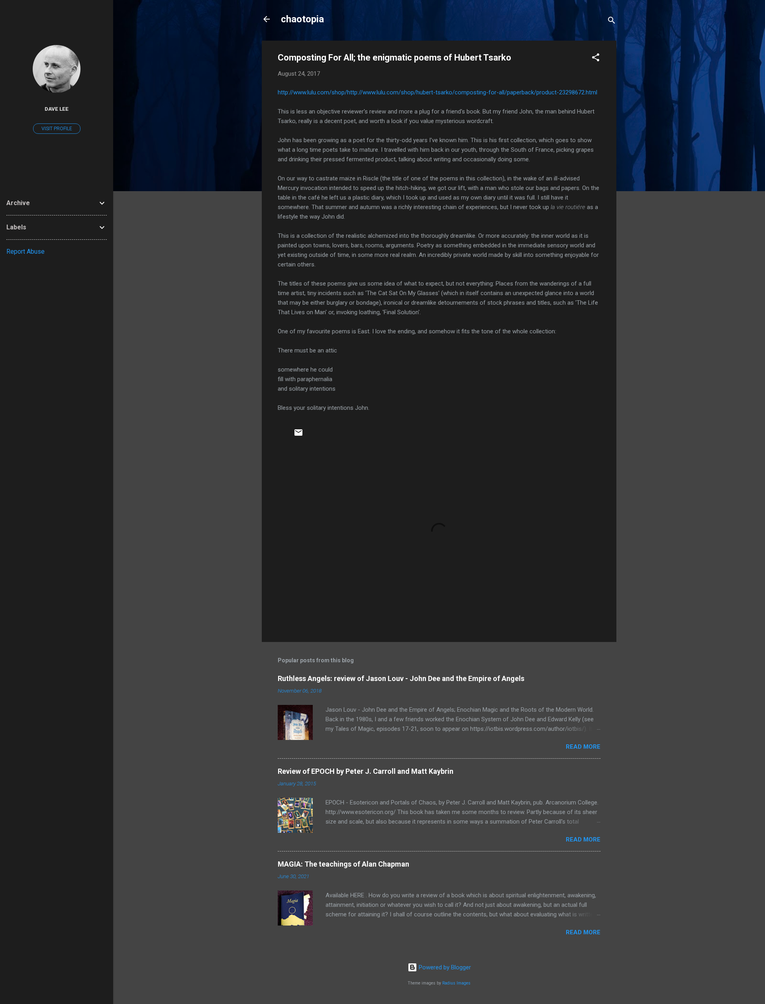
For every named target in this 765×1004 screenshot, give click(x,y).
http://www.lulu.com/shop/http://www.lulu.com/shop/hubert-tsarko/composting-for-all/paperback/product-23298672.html (437, 92)
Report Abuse (25, 251)
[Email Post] (298, 435)
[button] (595, 59)
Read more (583, 746)
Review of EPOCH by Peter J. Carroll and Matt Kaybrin (365, 771)
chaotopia (302, 19)
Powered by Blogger (444, 967)
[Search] (611, 22)
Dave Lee (57, 109)
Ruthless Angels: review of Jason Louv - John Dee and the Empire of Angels (401, 678)
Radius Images (456, 983)
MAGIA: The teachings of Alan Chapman (343, 864)
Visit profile (56, 128)
